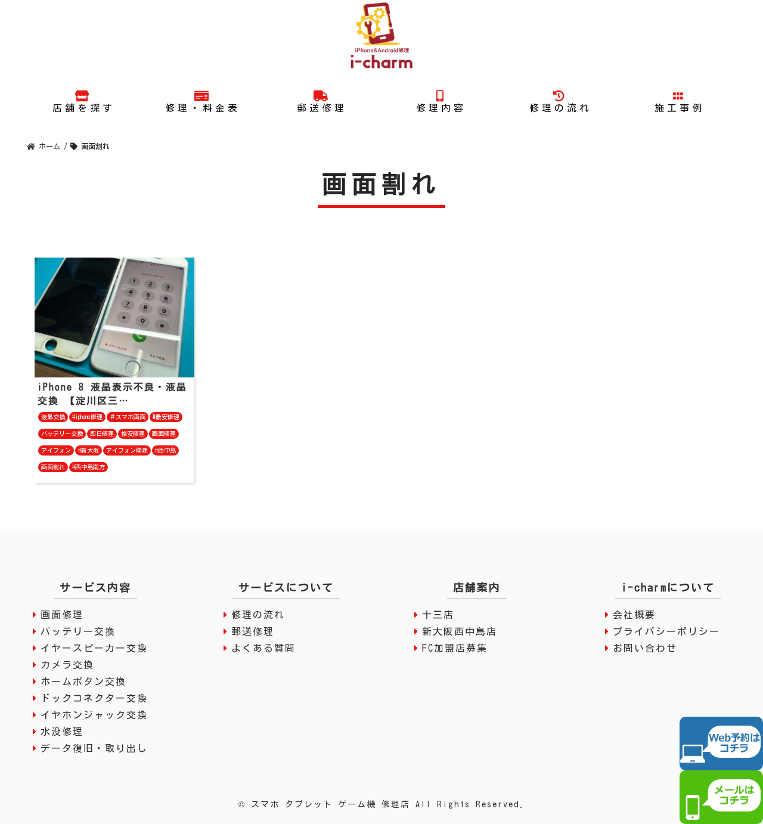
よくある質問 (263, 648)
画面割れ (53, 467)
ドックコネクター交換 (94, 698)
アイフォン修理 (127, 450)
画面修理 (164, 433)
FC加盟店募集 (455, 648)
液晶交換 (53, 417)
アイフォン (56, 450)
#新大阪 (88, 450)
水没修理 (62, 731)
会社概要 (634, 614)
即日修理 (102, 433)
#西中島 (165, 450)
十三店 (438, 614)
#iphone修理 (87, 417)
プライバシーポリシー (666, 631)
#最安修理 (166, 417)
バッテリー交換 (62, 433)
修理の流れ (258, 614)
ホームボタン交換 (83, 681)
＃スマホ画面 (127, 417)
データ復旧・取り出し (94, 748)
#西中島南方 (88, 467)
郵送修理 (252, 631)
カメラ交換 (67, 665)
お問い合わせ (645, 648)
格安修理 (133, 433)
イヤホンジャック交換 (94, 715)
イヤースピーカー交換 (94, 648)
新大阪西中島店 (459, 631)
